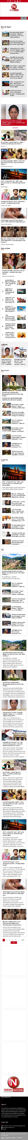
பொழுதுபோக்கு (4, 459)
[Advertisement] (14, 960)
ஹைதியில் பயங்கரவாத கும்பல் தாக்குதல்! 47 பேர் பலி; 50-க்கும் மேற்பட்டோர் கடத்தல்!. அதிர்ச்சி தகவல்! (18, 624)
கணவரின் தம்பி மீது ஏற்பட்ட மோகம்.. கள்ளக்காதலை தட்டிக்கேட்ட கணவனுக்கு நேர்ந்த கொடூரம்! (17, 93)
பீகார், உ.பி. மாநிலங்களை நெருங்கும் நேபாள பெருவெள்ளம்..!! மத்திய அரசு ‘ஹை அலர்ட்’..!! (18, 422)
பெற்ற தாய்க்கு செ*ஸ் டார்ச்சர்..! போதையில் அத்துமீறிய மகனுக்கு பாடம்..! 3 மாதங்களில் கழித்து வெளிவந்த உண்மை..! (17, 51)
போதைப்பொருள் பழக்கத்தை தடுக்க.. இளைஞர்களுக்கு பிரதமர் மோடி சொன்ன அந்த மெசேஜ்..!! (17, 43)
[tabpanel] (14, 115)
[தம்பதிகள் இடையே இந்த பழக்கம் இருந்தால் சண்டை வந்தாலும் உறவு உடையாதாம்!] (21, 282)
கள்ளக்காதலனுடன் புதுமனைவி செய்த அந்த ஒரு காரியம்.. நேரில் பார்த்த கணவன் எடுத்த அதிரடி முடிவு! (13, 221)
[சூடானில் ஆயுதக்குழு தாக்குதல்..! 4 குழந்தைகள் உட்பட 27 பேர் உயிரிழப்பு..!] (6, 607)
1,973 (23, 940)
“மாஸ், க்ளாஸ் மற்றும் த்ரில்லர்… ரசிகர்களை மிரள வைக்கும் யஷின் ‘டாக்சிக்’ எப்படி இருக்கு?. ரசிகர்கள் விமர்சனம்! (18, 511)
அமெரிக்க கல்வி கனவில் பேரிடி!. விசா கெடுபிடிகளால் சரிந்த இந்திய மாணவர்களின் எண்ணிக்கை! (18, 453)
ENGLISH (8, 1138)
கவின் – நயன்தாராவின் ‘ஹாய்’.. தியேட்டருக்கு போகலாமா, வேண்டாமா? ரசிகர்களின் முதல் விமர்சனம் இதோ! (17, 84)
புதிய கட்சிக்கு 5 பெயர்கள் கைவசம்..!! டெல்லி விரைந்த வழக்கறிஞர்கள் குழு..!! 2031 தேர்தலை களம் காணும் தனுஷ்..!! (18, 519)
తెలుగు (14, 1138)
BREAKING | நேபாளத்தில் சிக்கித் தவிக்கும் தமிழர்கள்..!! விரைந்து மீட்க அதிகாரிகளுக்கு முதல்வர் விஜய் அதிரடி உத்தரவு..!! (19, 414)
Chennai (4, 1129)
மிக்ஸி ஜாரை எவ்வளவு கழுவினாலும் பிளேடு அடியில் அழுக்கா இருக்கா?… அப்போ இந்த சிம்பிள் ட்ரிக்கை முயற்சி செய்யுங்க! (10, 326)
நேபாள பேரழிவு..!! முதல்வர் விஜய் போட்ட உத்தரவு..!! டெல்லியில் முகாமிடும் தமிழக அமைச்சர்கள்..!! (18, 67)
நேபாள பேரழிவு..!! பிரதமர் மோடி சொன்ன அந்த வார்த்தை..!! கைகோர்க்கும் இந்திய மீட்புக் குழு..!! (18, 429)
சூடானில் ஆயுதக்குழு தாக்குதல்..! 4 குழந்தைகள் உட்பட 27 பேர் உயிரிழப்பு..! (17, 608)
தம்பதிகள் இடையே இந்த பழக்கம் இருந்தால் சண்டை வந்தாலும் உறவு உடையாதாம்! (10, 283)
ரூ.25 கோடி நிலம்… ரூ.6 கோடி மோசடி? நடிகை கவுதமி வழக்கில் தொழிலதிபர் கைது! (18, 503)
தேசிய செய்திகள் (5, 370)
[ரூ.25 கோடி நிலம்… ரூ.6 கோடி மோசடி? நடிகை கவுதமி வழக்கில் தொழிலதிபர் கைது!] (6, 502)
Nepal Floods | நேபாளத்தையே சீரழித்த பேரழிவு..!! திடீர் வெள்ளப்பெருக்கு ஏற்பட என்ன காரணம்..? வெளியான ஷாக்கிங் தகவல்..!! (18, 600)
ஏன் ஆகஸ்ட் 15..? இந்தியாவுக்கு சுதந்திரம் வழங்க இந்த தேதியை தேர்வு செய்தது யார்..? (10, 309)
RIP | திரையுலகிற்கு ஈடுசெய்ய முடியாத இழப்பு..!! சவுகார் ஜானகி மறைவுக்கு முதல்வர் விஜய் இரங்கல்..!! (18, 527)
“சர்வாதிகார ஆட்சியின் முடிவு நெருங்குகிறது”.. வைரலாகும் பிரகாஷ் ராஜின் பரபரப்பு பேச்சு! (18, 534)
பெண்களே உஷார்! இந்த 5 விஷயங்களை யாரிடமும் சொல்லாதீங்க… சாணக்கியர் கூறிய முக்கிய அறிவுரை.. (13, 272)
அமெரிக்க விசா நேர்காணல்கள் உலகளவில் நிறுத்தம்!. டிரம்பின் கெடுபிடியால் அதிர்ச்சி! (18, 616)
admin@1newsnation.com (8, 1127)
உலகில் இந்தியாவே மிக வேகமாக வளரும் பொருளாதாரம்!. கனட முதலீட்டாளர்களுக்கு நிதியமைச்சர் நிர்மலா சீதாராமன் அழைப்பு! (17, 445)
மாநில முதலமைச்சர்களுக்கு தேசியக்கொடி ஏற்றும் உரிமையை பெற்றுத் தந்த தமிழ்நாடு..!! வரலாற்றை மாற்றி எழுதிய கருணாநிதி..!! (10, 318)
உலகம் (2, 549)
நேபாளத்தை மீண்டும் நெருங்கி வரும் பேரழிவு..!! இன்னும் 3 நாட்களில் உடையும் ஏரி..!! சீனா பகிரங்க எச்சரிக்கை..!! (17, 35)
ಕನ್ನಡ (19, 1138)
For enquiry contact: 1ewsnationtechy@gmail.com (13, 1125)
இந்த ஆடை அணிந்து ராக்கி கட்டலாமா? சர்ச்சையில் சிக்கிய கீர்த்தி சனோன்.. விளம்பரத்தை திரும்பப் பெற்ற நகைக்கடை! (13, 240)
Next (25, 353)
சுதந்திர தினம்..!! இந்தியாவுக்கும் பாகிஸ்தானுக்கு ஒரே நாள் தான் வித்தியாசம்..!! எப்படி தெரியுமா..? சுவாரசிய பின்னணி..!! (10, 291)
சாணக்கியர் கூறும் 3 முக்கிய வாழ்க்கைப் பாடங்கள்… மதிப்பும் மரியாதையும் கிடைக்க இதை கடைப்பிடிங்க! (10, 335)
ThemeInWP (5, 1135)
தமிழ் (2, 1138)
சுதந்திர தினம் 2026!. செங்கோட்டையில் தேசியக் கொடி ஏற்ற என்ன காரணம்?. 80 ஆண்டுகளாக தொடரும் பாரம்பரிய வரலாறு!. (10, 300)
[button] (22, 18)
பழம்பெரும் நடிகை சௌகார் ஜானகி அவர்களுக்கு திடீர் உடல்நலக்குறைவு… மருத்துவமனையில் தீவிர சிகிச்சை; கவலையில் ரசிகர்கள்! (18, 542)
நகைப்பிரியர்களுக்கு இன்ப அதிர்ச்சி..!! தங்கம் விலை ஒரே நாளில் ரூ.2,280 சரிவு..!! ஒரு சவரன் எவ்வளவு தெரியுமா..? (17, 76)
